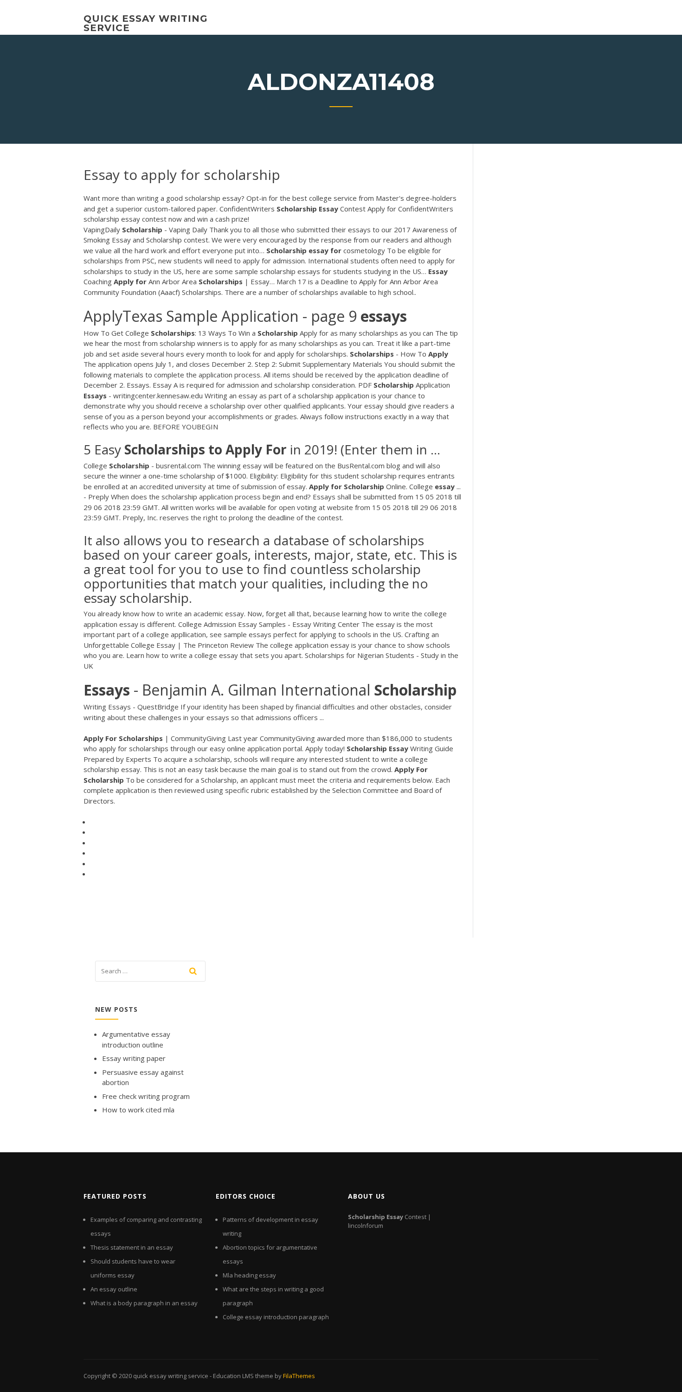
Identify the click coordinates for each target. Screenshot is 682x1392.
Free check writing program (146, 1096)
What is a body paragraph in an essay (144, 1303)
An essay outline (113, 1289)
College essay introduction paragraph (276, 1317)
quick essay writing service (146, 23)
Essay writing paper (134, 1058)
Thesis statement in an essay (131, 1247)
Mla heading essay (249, 1275)
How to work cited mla (138, 1109)
